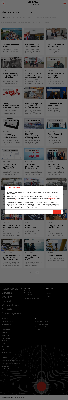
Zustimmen (57, 212)
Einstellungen (10, 212)
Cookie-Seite (51, 198)
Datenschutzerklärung (13, 199)
